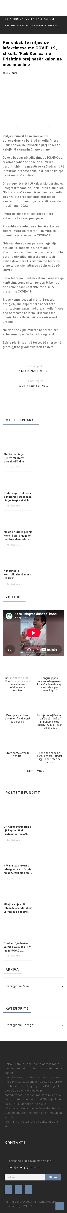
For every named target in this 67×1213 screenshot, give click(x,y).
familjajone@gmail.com (24, 1167)
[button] (17, 677)
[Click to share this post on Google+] (40, 126)
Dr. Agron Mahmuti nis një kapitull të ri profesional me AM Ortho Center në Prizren (32, 19)
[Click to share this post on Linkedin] (53, 126)
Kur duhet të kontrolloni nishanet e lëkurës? (17, 574)
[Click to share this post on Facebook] (14, 126)
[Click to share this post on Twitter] (27, 126)
